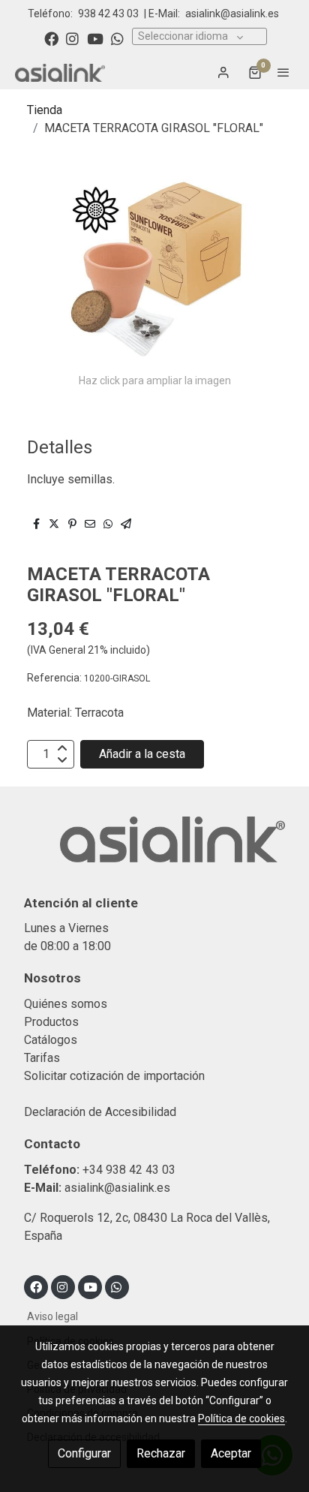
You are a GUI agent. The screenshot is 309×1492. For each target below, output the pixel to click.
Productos (51, 1022)
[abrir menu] (283, 72)
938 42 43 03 (108, 14)
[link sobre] (154, 848)
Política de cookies (241, 1418)
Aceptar (231, 1453)
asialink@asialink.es (232, 14)
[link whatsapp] (117, 38)
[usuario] (223, 72)
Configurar (84, 1453)
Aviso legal (52, 1316)
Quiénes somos (65, 1004)
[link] (60, 72)
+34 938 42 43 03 (129, 1170)
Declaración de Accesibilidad (100, 1112)
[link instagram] (72, 38)
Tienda (44, 110)
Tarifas (42, 1058)
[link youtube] (95, 38)
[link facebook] (51, 38)
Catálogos (50, 1040)
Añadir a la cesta (142, 754)
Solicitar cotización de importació (111, 1076)
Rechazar (160, 1453)
